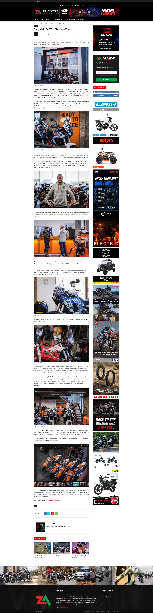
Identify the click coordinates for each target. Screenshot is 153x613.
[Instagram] (116, 1)
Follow (116, 95)
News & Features (41, 23)
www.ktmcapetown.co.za (56, 500)
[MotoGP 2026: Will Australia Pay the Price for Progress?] (42, 548)
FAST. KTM (65, 101)
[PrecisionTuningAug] (106, 210)
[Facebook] (114, 1)
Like (117, 92)
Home (35, 23)
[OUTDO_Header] (89, 12)
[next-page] (37, 561)
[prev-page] (35, 561)
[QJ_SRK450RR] (106, 431)
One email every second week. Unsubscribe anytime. (106, 75)
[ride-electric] (106, 247)
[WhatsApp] (118, 1)
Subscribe (106, 79)
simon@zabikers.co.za (68, 607)
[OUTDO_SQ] (106, 51)
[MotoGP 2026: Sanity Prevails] (61, 548)
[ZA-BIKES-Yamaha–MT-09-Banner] (106, 320)
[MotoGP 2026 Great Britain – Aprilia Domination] (80, 548)
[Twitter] (48, 513)
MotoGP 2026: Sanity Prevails (59, 555)
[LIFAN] (106, 136)
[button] (117, 19)
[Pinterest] (52, 513)
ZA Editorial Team (43, 34)
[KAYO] (106, 173)
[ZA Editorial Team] (36, 34)
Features (48, 23)
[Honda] (106, 357)
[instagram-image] (9, 575)
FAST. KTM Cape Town (53, 44)
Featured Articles (41, 505)
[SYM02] (106, 504)
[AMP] (106, 394)
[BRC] (106, 283)
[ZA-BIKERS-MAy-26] (106, 468)
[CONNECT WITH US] (110, 593)
